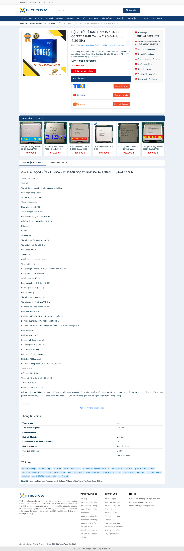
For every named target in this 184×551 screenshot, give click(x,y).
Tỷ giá (35, 544)
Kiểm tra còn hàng (84, 71)
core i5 (151, 468)
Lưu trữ (81, 18)
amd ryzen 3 (117, 468)
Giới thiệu (42, 2)
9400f (158, 472)
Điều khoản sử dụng (88, 506)
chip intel (26, 476)
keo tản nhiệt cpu (29, 468)
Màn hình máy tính (112, 502)
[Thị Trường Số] (31, 495)
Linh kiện (120, 18)
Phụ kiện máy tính (112, 534)
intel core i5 (51, 476)
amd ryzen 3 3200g (76, 472)
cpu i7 (66, 468)
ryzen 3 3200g (129, 472)
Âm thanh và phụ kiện (114, 527)
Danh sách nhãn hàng (89, 516)
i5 (108, 468)
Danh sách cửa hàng (88, 520)
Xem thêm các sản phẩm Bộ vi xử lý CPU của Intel (105, 45)
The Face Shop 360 (47, 544)
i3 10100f (26, 472)
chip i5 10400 (100, 468)
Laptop (38, 18)
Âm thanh (157, 18)
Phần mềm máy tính (113, 509)
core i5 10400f (38, 476)
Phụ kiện (132, 18)
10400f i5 (128, 468)
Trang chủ (23, 2)
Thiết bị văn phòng (112, 530)
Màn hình (93, 18)
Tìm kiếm (133, 10)
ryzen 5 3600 (140, 468)
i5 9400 (35, 472)
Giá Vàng (59, 544)
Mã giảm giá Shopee (88, 534)
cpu (49, 468)
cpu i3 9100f (63, 476)
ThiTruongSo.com (89, 549)
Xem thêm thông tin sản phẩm (92, 408)
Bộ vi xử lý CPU (49, 23)
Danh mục (33, 2)
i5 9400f (140, 472)
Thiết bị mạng (110, 499)
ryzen (118, 472)
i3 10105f (57, 468)
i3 (83, 468)
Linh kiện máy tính (35, 23)
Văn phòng (107, 18)
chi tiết (59, 162)
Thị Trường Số (104, 549)
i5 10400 (42, 468)
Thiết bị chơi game (112, 506)
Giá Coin (75, 544)
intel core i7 (75, 468)
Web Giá (67, 544)
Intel (82, 45)
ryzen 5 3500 (59, 472)
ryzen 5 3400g (92, 472)
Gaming (69, 18)
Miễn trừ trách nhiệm (88, 509)
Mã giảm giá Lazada (88, 530)
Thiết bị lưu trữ (111, 513)
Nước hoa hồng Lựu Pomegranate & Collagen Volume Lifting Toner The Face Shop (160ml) (66, 481)
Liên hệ (50, 2)
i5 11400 (150, 472)
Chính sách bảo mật (88, 502)
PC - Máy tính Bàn (54, 18)
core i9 (89, 468)
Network (144, 18)
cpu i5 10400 (46, 472)
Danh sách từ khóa (88, 523)
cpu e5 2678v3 (107, 472)
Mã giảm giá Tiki (87, 527)
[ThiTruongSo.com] (33, 10)
